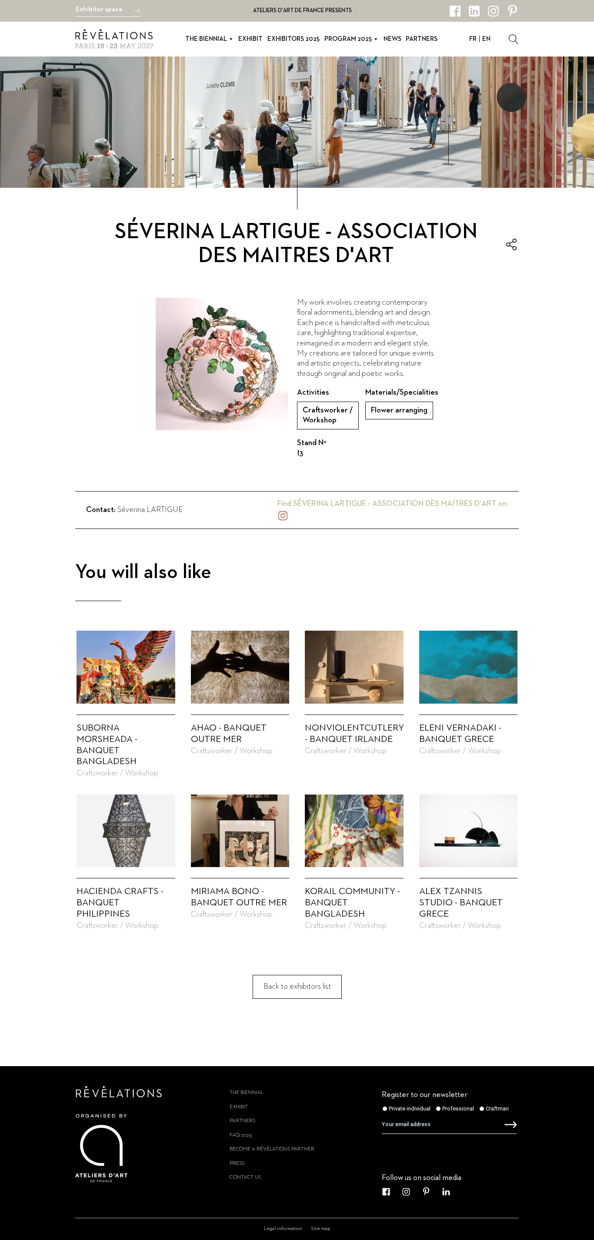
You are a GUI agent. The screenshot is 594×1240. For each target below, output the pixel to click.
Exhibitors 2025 (293, 39)
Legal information (283, 1228)
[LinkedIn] (474, 11)
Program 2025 (348, 39)
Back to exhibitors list (297, 987)
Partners (421, 39)
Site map (320, 1228)
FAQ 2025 (241, 1135)
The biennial (206, 39)
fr (473, 39)
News (392, 39)
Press (237, 1163)
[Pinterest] (512, 11)
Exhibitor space (99, 9)
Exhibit (250, 39)
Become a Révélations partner (272, 1149)
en (486, 39)
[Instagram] (493, 11)
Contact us (245, 1177)
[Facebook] (455, 11)
